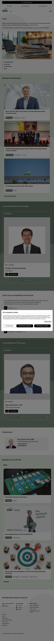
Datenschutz (48, 321)
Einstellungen (9, 326)
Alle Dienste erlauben (42, 326)
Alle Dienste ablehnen (25, 326)
